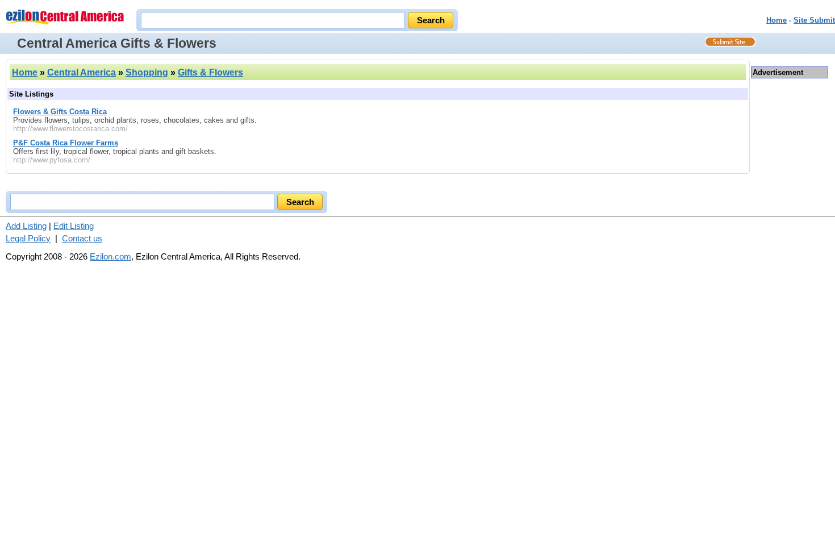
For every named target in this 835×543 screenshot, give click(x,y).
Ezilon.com (110, 256)
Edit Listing (73, 226)
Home (776, 20)
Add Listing (26, 226)
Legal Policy (28, 238)
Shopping (147, 72)
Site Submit (814, 20)
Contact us (82, 238)
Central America (81, 72)
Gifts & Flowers (210, 72)
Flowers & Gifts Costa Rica (60, 111)
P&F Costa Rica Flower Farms (65, 143)
